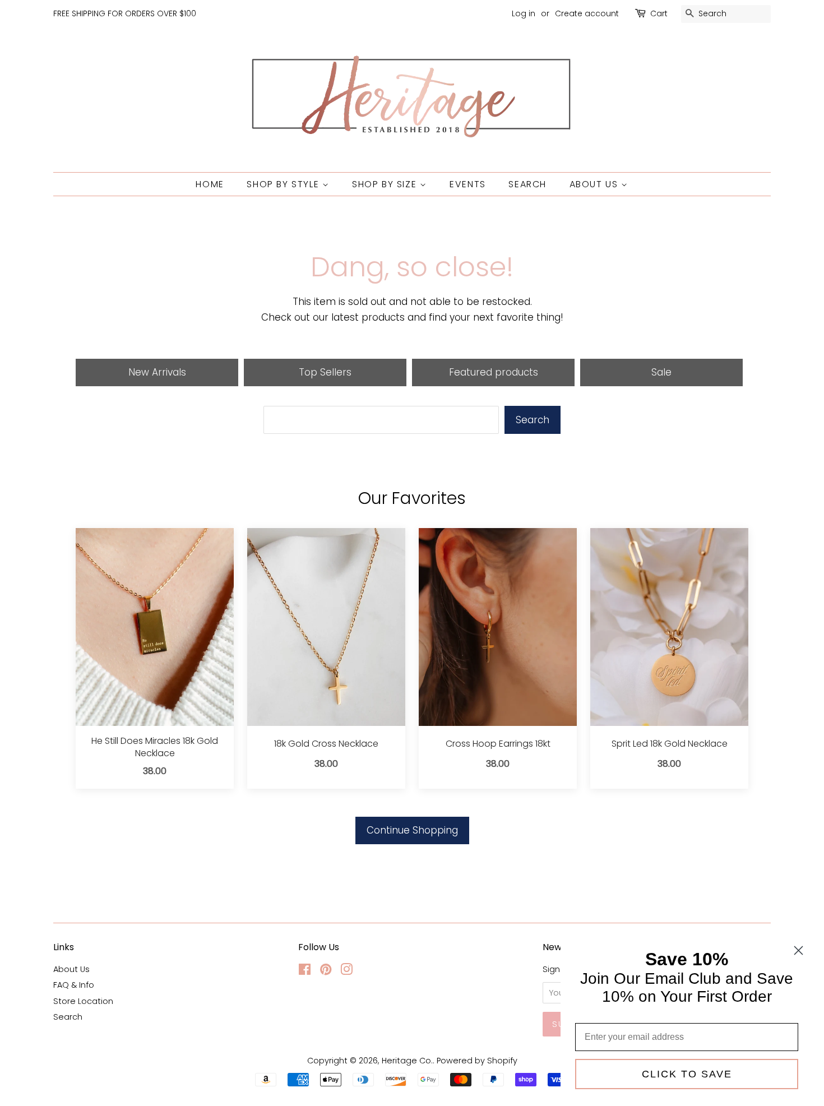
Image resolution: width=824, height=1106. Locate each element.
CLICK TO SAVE (687, 1074)
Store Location (83, 1001)
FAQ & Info (73, 985)
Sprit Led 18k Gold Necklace (670, 744)
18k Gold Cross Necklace (326, 744)
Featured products (493, 372)
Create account (587, 13)
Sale (661, 372)
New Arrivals (157, 372)
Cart (659, 13)
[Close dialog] (798, 950)
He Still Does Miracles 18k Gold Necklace (154, 747)
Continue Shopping (412, 830)
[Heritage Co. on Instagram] (346, 971)
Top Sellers (325, 372)
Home (210, 184)
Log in (523, 13)
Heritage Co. (407, 1060)
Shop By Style (284, 184)
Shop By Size (386, 184)
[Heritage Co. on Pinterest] (326, 971)
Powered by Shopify (477, 1060)
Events (468, 184)
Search (527, 184)
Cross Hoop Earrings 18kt (498, 744)
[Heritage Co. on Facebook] (304, 971)
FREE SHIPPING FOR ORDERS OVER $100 (124, 13)
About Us (595, 184)
